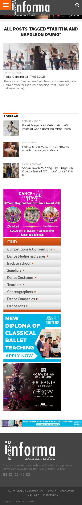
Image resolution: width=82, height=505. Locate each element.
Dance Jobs (16, 306)
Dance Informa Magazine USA (25, 491)
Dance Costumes (20, 277)
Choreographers (20, 292)
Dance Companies (21, 299)
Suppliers (14, 270)
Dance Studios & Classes (26, 256)
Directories (50, 495)
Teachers (14, 285)
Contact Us (67, 491)
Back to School (18, 263)
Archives (33, 495)
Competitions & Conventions (29, 249)
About (52, 491)
